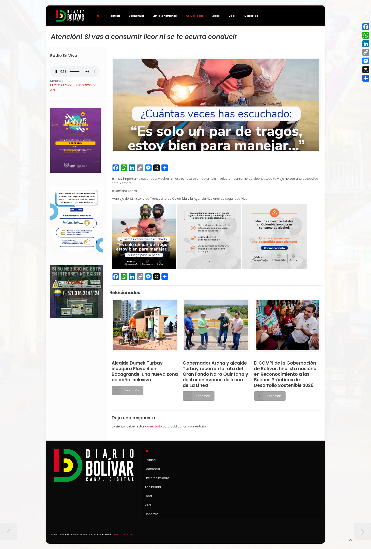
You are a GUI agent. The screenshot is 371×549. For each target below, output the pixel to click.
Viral (148, 505)
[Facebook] (366, 26)
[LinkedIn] (366, 44)
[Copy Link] (366, 52)
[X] (366, 69)
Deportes (151, 514)
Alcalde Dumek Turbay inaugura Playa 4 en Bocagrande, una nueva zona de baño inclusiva (145, 371)
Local (148, 496)
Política (150, 460)
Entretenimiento (157, 478)
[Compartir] (366, 78)
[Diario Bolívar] (70, 16)
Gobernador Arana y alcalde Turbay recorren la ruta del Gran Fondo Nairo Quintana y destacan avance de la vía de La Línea (215, 374)
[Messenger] (366, 61)
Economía (152, 469)
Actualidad (153, 487)
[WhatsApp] (366, 35)
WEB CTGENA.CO (122, 534)
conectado (153, 426)
